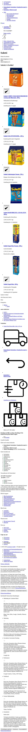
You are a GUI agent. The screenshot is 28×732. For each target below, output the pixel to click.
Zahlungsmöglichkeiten (12, 17)
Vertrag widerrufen (5, 564)
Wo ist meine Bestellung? (13, 13)
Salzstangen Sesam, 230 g (13, 174)
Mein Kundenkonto (8, 496)
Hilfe (5, 12)
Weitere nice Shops (8, 561)
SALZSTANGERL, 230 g (14, 136)
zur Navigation (7, 1)
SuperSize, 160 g (11, 284)
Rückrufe (6, 522)
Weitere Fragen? (7, 504)
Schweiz (6, 544)
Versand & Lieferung (9, 500)
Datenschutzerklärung (20, 588)
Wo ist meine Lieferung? (9, 514)
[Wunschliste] (5, 35)
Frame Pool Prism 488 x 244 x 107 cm (13, 326)
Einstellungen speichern (6, 729)
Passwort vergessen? (8, 513)
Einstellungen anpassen (21, 590)
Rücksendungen (10, 15)
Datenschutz (6, 550)
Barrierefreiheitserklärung (10, 554)
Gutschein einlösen (8, 516)
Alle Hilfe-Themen (11, 20)
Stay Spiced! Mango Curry (10, 320)
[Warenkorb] (15, 38)
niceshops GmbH (11, 546)
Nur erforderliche (11, 590)
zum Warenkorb (7, 4)
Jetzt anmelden (7, 28)
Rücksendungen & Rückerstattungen (12, 501)
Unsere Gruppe (7, 529)
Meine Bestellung (8, 497)
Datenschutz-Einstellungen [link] (10, 556)
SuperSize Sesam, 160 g (13, 246)
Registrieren (6, 512)
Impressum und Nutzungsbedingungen (13, 549)
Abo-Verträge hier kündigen (10, 557)
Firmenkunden (7, 505)
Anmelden (6, 510)
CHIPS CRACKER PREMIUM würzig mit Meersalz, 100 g (15, 96)
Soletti (8, 306)
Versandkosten (10, 16)
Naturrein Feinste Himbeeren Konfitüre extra (14, 319)
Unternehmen (7, 560)
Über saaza (6, 527)
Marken (5, 305)
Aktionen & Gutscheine (9, 502)
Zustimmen (3, 590)
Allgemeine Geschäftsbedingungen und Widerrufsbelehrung (13, 552)
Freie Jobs (6, 531)
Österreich (6, 541)
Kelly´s (5, 312)
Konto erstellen (7, 33)
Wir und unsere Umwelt (9, 521)
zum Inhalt (6, 3)
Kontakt (8, 19)
